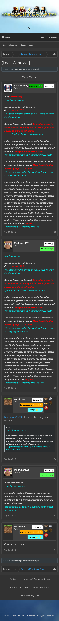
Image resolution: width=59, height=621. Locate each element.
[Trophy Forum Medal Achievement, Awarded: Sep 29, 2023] (46, 408)
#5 (55, 550)
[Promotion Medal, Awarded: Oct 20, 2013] (50, 403)
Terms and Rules (40, 587)
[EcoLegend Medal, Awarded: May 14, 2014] (46, 403)
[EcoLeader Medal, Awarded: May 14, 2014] (46, 399)
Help (26, 587)
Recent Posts (26, 44)
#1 (55, 232)
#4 (55, 515)
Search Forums (10, 44)
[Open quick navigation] (54, 54)
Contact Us (14, 579)
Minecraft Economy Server (36, 579)
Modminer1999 (13, 417)
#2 (55, 388)
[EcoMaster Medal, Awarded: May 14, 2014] (50, 399)
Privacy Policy (27, 595)
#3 (55, 459)
